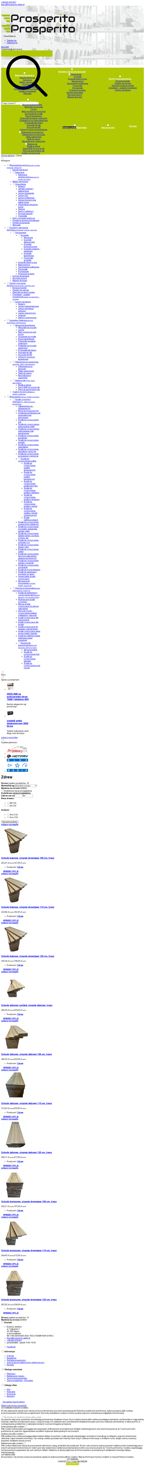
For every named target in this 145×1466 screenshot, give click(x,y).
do (24, 796)
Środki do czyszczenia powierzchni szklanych (28, 523)
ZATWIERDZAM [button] (8, 1455)
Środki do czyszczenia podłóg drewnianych (29, 466)
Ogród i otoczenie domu (21, 284)
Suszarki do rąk (34, 125)
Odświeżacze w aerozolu (33, 134)
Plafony (21, 209)
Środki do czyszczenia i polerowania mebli (28, 425)
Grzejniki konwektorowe (30, 245)
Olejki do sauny (33, 139)
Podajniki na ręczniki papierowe (34, 120)
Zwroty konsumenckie (17, 1378)
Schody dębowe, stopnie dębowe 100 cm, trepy (26, 1054)
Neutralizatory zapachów (33, 141)
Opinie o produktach (10, 680)
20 (21, 788)
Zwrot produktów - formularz (20, 1380)
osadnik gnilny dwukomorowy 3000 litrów (17, 723)
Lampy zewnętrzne (27, 313)
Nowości (11, 1396)
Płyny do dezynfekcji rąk (33, 151)
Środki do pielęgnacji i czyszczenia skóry (29, 595)
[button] (7, 798)
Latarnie (22, 315)
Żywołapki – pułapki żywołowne (123, 88)
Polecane (11, 1392)
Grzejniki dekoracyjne (29, 241)
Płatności (11, 1374)
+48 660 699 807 (8, 2)
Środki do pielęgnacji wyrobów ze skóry (27, 573)
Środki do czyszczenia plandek (29, 658)
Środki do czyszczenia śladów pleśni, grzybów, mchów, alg (28, 535)
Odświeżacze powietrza (32, 132)
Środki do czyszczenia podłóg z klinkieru (31, 490)
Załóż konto (12, 43)
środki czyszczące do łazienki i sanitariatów (28, 628)
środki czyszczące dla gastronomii (28, 619)
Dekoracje (27, 80)
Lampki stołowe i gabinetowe (25, 190)
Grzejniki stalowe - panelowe (32, 250)
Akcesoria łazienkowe (32, 105)
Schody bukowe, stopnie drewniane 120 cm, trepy (27, 956)
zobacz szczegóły (9, 824)
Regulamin (11, 1358)
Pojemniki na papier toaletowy (33, 118)
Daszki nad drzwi (27, 78)
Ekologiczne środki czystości (26, 600)
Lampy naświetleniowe (28, 306)
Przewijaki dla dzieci (34, 123)
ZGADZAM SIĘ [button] (72, 1464)
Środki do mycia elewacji (29, 570)
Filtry (3, 675)
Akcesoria (28, 237)
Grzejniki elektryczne (77, 79)
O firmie (10, 1356)
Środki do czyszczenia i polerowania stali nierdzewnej (28, 431)
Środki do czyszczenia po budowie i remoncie (28, 455)
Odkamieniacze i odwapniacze (25, 407)
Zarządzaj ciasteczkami (14, 1402)
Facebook (11, 1347)
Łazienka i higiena (20, 321)
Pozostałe (77, 86)
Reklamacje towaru (15, 1376)
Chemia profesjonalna (26, 589)
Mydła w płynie (33, 146)
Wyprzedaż (24, 397)
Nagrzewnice (78, 81)
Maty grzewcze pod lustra (34, 111)
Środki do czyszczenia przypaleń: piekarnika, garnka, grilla (28, 529)
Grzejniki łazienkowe (29, 254)
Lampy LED (23, 195)
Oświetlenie (27, 84)
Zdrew (20, 867)
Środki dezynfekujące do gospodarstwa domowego (29, 415)
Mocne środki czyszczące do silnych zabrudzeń (28, 606)
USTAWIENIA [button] (72, 1459)
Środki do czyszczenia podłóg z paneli (30, 504)
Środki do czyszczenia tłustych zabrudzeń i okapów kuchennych (28, 556)
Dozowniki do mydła (34, 114)
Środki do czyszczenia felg (31, 653)
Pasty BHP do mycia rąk (33, 148)
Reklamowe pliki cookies (12, 1443)
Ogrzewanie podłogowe (77, 83)
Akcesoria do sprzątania (26, 583)
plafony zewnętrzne (27, 318)
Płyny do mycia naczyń (28, 411)
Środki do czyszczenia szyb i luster (32, 665)
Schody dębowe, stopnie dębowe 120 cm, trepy (26, 1152)
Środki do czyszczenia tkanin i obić (28, 546)
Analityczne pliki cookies (12, 1434)
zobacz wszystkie (9, 737)
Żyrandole (22, 216)
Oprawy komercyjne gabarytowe (27, 201)
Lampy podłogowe (26, 198)
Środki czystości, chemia (23, 401)
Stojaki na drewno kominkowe (27, 89)
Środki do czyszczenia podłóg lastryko (31, 483)
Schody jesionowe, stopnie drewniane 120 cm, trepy (29, 1299)
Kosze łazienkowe (33, 116)
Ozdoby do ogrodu (123, 83)
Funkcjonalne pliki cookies (12, 1427)
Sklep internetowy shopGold (13, 1405)
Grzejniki (77, 77)
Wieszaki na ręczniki (33, 107)
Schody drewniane (74, 92)
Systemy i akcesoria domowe (22, 229)
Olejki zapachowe (34, 137)
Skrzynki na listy (74, 95)
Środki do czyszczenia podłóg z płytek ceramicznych (30, 511)
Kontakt (10, 1365)
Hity (8, 1389)
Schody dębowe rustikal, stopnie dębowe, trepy (26, 1005)
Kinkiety (21, 186)
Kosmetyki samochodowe (27, 645)
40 (23, 788)
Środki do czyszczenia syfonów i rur (28, 541)
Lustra (34, 109)
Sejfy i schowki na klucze (27, 87)
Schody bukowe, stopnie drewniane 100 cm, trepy (27, 858)
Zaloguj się (12, 40)
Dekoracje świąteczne (28, 177)
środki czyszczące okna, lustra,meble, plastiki (29, 632)
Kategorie (5, 160)
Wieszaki (27, 93)
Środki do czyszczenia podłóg (27, 460)
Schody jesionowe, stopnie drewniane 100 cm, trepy (29, 1201)
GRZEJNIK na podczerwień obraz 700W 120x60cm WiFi (18, 697)
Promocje (11, 1394)
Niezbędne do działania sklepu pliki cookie (22, 1417)
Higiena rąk (32, 144)
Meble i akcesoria (27, 82)
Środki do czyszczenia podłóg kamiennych (29, 475)
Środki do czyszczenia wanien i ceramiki (28, 562)
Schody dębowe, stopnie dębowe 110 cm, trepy (26, 1103)
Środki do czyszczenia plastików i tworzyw (28, 450)
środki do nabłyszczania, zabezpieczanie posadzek (29, 638)
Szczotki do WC (34, 127)
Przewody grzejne (77, 90)
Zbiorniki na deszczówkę (123, 85)
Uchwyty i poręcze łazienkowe (33, 129)
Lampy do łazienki (26, 193)
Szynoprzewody (25, 214)
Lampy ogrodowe (123, 90)
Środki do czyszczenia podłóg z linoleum (32, 497)
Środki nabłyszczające (31, 518)
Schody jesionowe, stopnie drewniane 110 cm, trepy (29, 1250)
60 (25, 788)
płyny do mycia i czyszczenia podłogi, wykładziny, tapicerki (27, 613)
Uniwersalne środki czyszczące (26, 577)
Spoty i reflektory (26, 211)
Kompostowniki (123, 81)
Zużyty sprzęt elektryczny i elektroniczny (25, 1362)
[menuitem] (24, 83)
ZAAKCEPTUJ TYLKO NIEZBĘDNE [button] (72, 1461)
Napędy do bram (74, 97)
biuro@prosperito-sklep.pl (12, 4)
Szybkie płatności (9, 742)
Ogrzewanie (76, 74)
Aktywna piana (30, 650)
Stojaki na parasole (27, 91)
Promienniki (77, 88)
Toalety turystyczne (31, 153)
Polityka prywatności (16, 1360)
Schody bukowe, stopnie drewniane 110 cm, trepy (27, 907)
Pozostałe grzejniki (28, 259)
